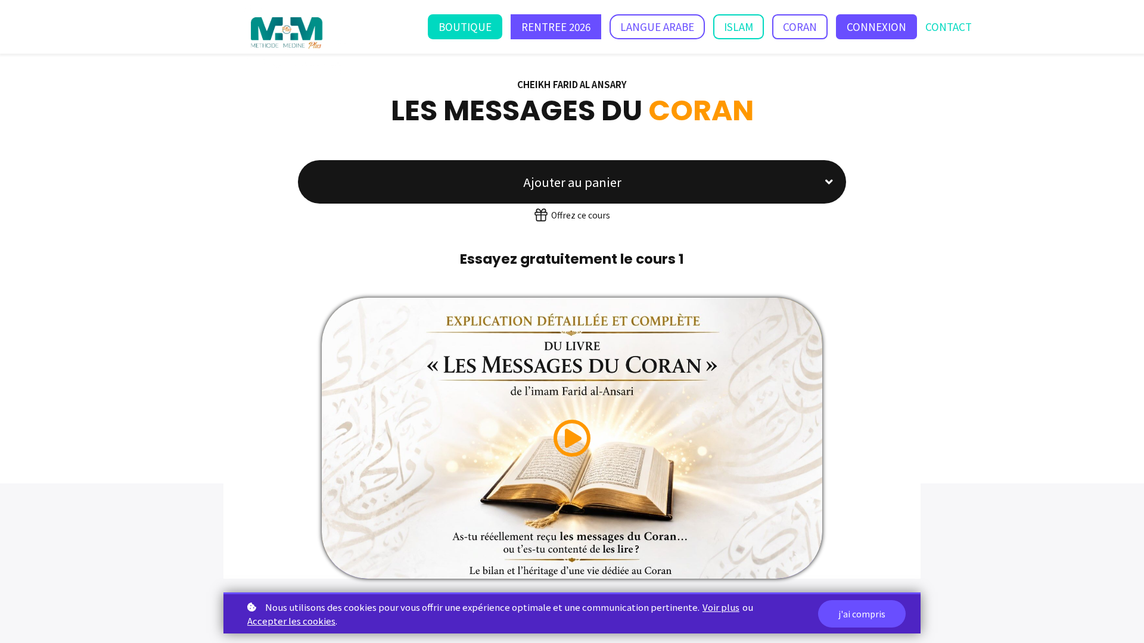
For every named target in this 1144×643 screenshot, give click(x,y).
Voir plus (720, 607)
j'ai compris (861, 614)
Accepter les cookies (291, 620)
